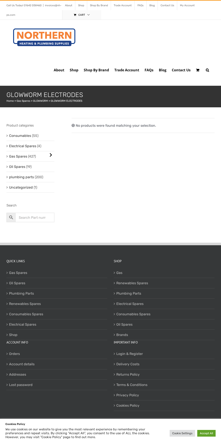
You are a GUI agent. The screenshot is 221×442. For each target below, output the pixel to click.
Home (10, 100)
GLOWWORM (40, 100)
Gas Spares (23, 100)
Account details (22, 364)
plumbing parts (21, 177)
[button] (207, 70)
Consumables (20, 136)
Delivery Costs (127, 364)
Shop (13, 335)
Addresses (17, 374)
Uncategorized (21, 187)
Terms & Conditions (131, 385)
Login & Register (129, 354)
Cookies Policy (127, 405)
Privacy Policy (127, 395)
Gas (119, 273)
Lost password (21, 385)
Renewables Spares (25, 304)
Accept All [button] (206, 433)
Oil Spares (17, 167)
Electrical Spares (22, 146)
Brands (122, 335)
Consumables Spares (26, 314)
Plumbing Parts (21, 293)
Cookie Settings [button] (182, 433)
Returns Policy (128, 374)
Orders (14, 354)
